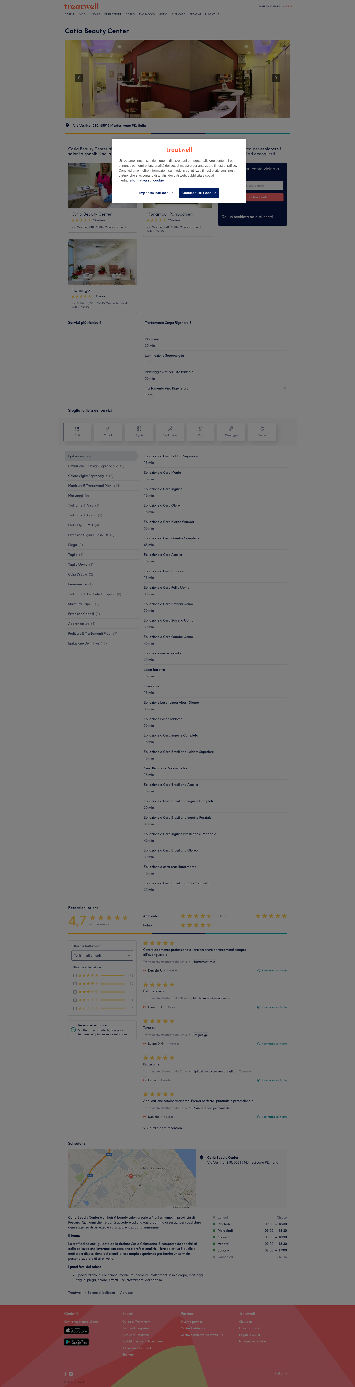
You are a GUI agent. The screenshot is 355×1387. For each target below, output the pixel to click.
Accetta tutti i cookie (199, 193)
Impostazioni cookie (156, 193)
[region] (179, 171)
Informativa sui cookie (146, 180)
